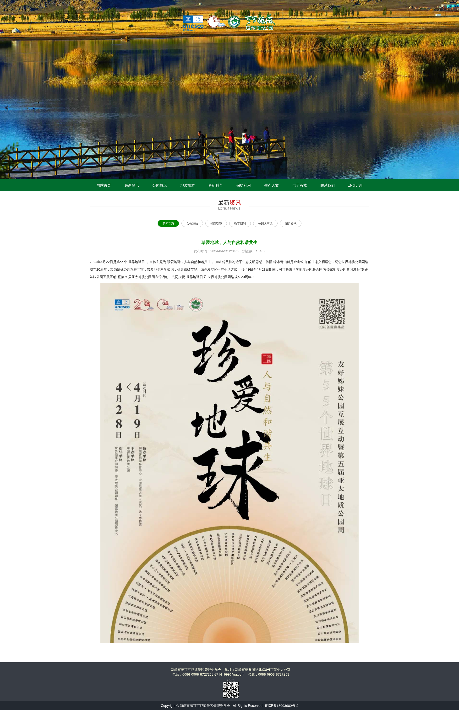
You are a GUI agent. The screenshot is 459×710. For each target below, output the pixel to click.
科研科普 (215, 185)
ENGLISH (355, 185)
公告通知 (192, 223)
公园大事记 (265, 223)
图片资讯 (290, 223)
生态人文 (271, 185)
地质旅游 (187, 185)
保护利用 (243, 185)
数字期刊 (240, 223)
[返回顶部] (451, 692)
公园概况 (160, 185)
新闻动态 (168, 223)
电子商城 (299, 185)
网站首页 (104, 185)
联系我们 (327, 185)
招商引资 (216, 223)
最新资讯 (132, 185)
